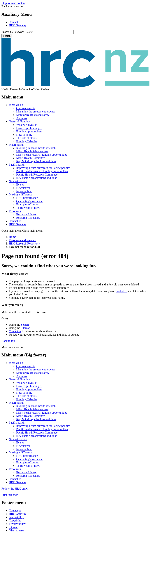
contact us (121, 291)
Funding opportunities (29, 131)
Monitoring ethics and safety (32, 114)
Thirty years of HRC (28, 207)
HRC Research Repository (24, 243)
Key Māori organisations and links (36, 161)
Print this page (9, 494)
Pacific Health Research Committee (36, 174)
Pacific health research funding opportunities (42, 171)
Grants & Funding (19, 121)
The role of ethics (26, 138)
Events (20, 184)
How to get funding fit (29, 128)
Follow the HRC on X (14, 488)
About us (21, 118)
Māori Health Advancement (32, 151)
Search (6, 35)
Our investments (25, 108)
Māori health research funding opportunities (41, 154)
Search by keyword (12, 31)
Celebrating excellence (29, 201)
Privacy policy (17, 523)
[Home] (75, 86)
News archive (24, 191)
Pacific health (16, 164)
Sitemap (25, 328)
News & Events (18, 181)
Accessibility (16, 517)
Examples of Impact (27, 204)
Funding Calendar (26, 141)
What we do (16, 104)
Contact (13, 22)
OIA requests (16, 530)
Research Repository (28, 217)
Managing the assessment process (35, 111)
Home (12, 236)
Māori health (16, 144)
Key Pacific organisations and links (36, 177)
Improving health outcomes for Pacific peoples (43, 167)
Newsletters (23, 187)
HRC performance (27, 197)
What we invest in (26, 124)
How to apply (24, 134)
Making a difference (20, 194)
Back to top (8, 340)
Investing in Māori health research (36, 148)
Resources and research (22, 240)
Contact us (15, 221)
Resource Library (26, 214)
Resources (15, 211)
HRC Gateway (17, 25)
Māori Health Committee (30, 158)
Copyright (15, 520)
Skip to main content (13, 3)
